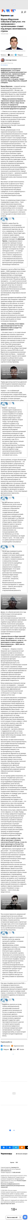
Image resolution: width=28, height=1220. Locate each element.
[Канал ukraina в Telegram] (16, 1147)
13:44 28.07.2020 (4, 33)
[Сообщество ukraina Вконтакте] (4, 1147)
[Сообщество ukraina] (10, 1147)
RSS (17, 1162)
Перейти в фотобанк (21, 50)
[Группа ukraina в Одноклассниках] (22, 1147)
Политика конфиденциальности (10, 1184)
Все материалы (4, 64)
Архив (12, 1162)
